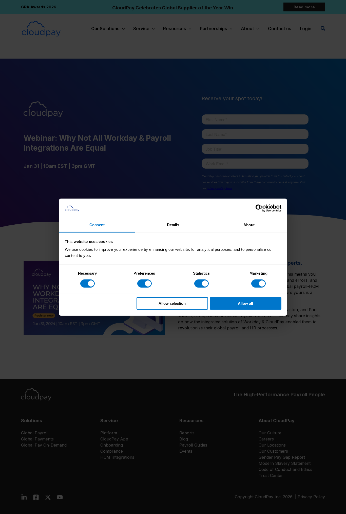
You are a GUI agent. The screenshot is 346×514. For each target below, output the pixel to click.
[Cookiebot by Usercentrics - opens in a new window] (259, 208)
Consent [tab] (97, 225)
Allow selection (172, 303)
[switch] (144, 283)
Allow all (245, 303)
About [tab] (249, 225)
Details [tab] (173, 225)
